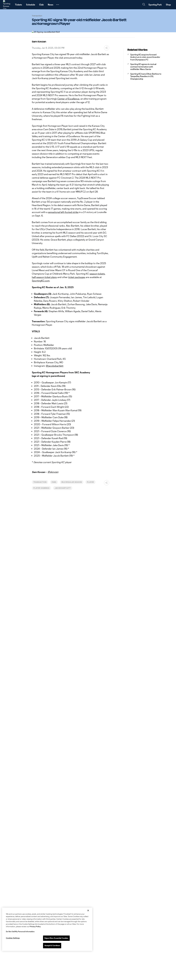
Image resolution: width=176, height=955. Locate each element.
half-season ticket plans (44, 277)
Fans (54, 482)
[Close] (88, 910)
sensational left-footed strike (63, 212)
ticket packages (76, 277)
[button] (57, 4)
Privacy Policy (35, 926)
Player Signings (41, 488)
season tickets (97, 273)
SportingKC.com (41, 280)
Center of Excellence (68, 98)
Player (90, 482)
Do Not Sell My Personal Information (20, 931)
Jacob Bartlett (63, 488)
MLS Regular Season (71, 482)
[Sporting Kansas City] (7, 4)
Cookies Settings (13, 938)
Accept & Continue (52, 945)
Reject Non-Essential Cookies (56, 938)
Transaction (40, 482)
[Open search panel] (143, 5)
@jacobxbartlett (54, 365)
